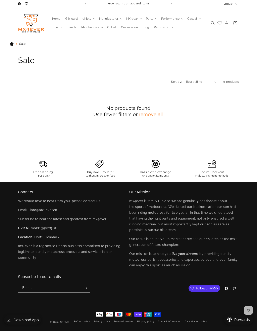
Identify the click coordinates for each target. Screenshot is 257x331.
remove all (151, 114)
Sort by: (176, 81)
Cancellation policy (196, 321)
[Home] (12, 44)
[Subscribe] (85, 288)
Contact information (169, 321)
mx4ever (64, 322)
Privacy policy (102, 321)
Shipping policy (145, 321)
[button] (88, 18)
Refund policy (82, 321)
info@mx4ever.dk (43, 210)
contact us (91, 201)
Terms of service (123, 321)
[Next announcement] (171, 4)
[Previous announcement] (85, 4)
